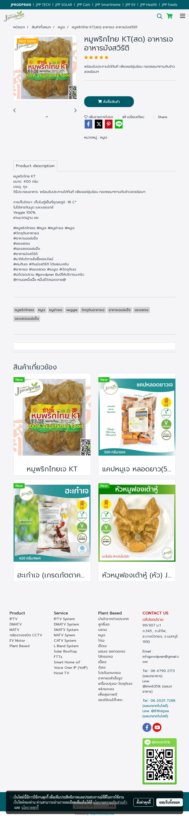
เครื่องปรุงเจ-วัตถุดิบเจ (115, 683)
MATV (14, 629)
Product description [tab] (35, 166)
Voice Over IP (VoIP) (71, 667)
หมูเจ (103, 137)
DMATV (16, 624)
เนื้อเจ (102, 662)
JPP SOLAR (63, 4)
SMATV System (66, 629)
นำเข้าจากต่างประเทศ (113, 619)
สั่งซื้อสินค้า (111, 101)
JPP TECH (43, 4)
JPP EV (130, 4)
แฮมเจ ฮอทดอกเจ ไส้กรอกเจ (111, 654)
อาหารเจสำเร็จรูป (110, 678)
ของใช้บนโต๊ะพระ (110, 700)
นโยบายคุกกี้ (30, 807)
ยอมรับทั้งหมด (169, 802)
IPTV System (64, 619)
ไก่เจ (101, 640)
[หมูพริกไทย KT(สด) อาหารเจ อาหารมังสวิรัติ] (45, 68)
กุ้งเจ (102, 667)
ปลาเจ (102, 629)
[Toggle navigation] (182, 16)
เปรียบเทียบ (135, 117)
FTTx (58, 656)
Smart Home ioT (67, 662)
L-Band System (66, 646)
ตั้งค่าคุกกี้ (144, 802)
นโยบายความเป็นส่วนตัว (110, 802)
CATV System (65, 640)
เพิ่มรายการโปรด (100, 117)
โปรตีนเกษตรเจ (109, 672)
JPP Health (148, 4)
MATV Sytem (64, 635)
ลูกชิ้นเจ (104, 624)
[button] (158, 16)
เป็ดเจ (102, 646)
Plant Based (20, 646)
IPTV (13, 619)
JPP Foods (169, 4)
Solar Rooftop (65, 651)
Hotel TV (61, 673)
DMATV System (66, 624)
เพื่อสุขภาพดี (107, 694)
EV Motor (17, 640)
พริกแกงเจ (106, 689)
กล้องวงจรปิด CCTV (26, 635)
